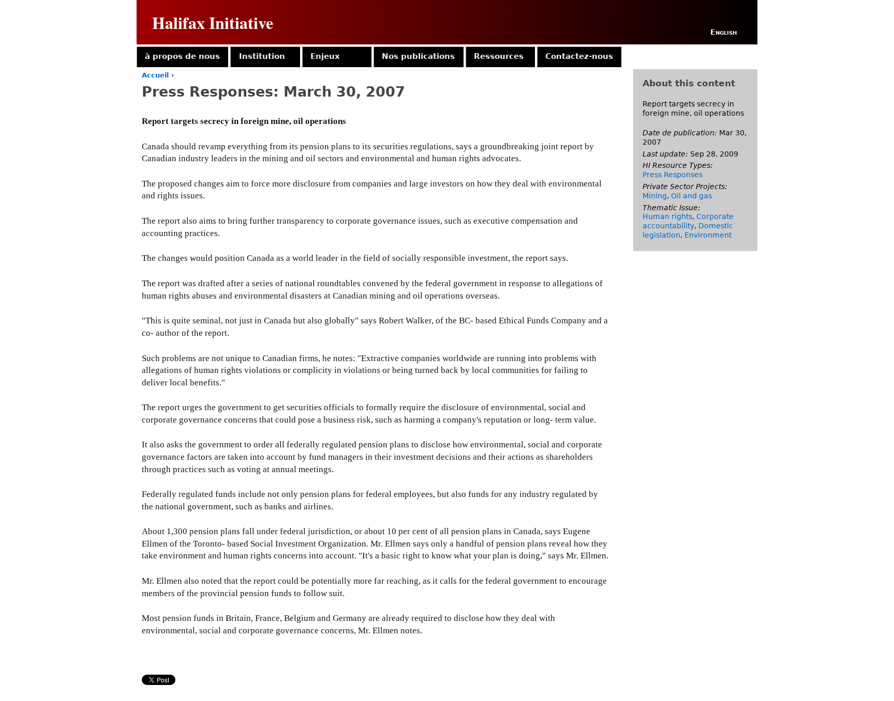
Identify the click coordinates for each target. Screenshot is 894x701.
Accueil (155, 75)
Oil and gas (691, 196)
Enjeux (325, 56)
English (723, 32)
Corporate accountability (688, 221)
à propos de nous (182, 56)
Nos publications (418, 56)
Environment (708, 235)
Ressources (499, 56)
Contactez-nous (579, 56)
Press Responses (673, 174)
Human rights (667, 216)
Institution (262, 56)
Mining (655, 196)
